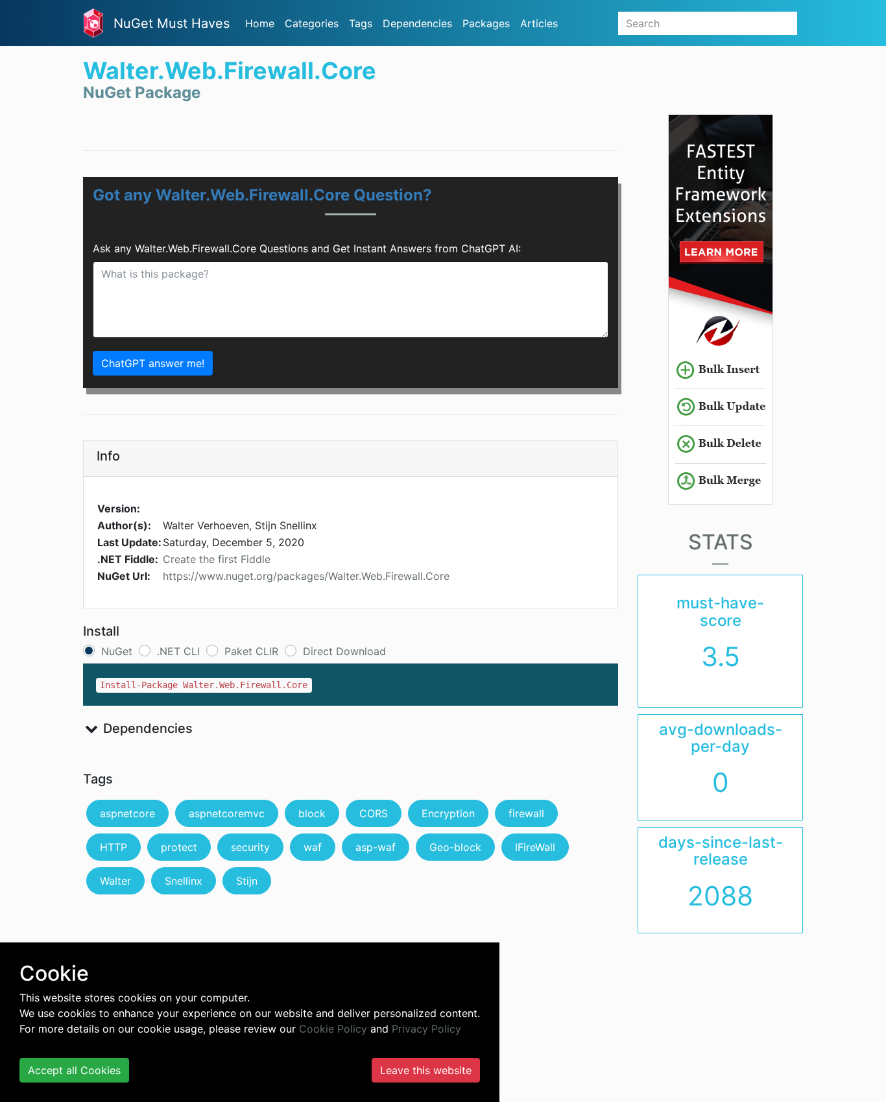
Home (259, 23)
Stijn (246, 880)
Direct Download (344, 651)
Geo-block (455, 847)
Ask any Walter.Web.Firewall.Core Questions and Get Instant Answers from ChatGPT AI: (307, 248)
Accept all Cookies (74, 1070)
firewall (526, 813)
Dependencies (417, 23)
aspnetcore (127, 813)
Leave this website (426, 1070)
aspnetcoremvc (227, 813)
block (312, 813)
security (250, 847)
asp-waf (375, 847)
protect (179, 847)
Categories (312, 23)
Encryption (448, 813)
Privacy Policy (426, 1028)
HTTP (113, 847)
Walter (115, 880)
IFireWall (535, 847)
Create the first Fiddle (216, 559)
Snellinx (183, 880)
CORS (373, 813)
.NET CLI (178, 651)
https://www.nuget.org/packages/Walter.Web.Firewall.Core (306, 575)
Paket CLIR (251, 651)
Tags (360, 23)
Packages (486, 23)
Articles (539, 23)
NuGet (116, 651)
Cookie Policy (333, 1028)
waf (313, 847)
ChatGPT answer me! (152, 363)
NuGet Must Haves (172, 23)
